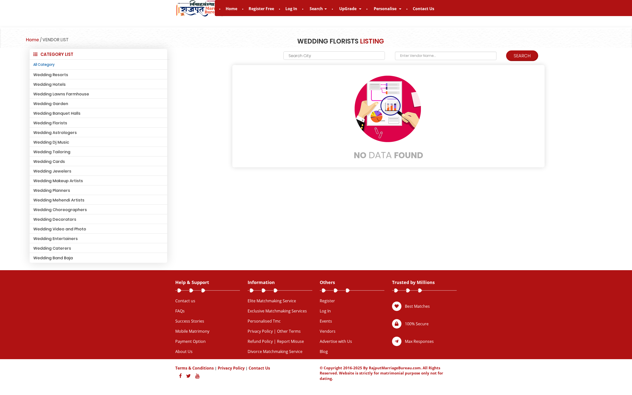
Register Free (261, 8)
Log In (291, 8)
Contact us (185, 301)
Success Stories (189, 321)
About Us (184, 351)
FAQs (180, 311)
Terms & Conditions (194, 368)
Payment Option (190, 341)
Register (327, 301)
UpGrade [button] (348, 8)
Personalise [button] (385, 8)
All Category (44, 64)
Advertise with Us (336, 341)
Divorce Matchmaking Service (275, 351)
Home (231, 8)
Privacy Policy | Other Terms (274, 331)
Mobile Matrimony (192, 331)
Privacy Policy (231, 368)
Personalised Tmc (264, 321)
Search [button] (316, 8)
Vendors (328, 331)
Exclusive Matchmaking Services (277, 311)
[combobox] (334, 55)
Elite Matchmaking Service (272, 301)
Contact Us (423, 8)
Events (326, 321)
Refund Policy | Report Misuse (276, 341)
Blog (324, 351)
